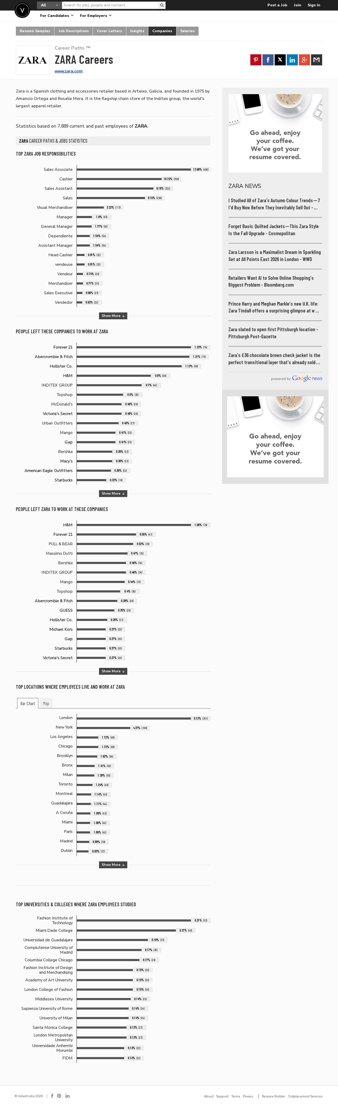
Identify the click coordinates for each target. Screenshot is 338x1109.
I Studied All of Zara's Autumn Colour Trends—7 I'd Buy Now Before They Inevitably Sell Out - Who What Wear (274, 204)
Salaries (187, 31)
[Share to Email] (316, 59)
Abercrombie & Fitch (54, 356)
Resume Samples (35, 31)
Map (46, 703)
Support (222, 1096)
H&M (68, 375)
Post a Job (277, 5)
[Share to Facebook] (268, 59)
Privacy (248, 1096)
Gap (68, 442)
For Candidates (55, 15)
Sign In (314, 5)
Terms (235, 1096)
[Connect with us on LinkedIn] (67, 1096)
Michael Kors (61, 629)
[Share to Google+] (304, 59)
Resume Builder (273, 1096)
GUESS (66, 610)
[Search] (162, 5)
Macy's (66, 461)
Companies (162, 31)
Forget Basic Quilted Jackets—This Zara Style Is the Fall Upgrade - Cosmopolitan (273, 229)
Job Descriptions (73, 31)
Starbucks (64, 480)
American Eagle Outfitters (49, 470)
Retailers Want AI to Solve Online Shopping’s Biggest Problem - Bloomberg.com (271, 281)
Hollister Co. (61, 366)
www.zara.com (69, 71)
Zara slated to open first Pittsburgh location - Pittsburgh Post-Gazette (273, 332)
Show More (111, 316)
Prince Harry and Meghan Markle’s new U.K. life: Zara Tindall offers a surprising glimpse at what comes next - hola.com (274, 307)
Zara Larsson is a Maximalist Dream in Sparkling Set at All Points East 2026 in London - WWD (274, 255)
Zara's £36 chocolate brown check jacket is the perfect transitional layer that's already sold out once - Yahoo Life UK (274, 359)
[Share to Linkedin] (292, 59)
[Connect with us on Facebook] (52, 1096)
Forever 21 (63, 347)
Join (297, 5)
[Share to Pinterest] (255, 59)
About (208, 1096)
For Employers (94, 15)
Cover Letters (109, 31)
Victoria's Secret (58, 413)
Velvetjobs (22, 10)
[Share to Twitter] (280, 59)
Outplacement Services (305, 1096)
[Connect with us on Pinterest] (59, 1096)
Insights (137, 31)
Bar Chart (28, 703)
